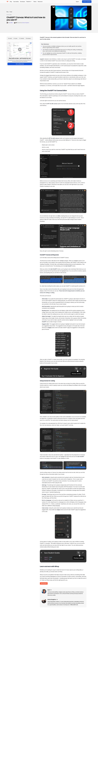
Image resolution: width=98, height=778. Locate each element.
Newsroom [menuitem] (40, 1)
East (10, 22)
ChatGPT (42, 59)
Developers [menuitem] (22, 1)
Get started (44, 583)
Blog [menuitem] (11, 1)
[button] (20, 49)
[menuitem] (29, 1)
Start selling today (20, 63)
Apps (11, 11)
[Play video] (63, 166)
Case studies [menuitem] (16, 1)
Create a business (87, 1)
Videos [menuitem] (34, 1)
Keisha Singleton (25, 22)
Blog (7, 11)
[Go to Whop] (7, 1)
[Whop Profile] (50, 589)
